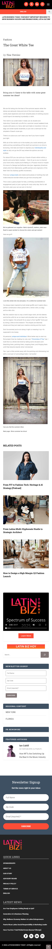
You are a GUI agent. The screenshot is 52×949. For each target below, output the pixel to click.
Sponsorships (9, 863)
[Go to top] (48, 947)
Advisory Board (10, 879)
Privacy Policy (9, 884)
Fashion (7, 39)
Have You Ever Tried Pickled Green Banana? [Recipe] (22, 930)
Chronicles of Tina (38, 339)
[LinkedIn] (37, 4)
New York (11, 712)
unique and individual (19, 336)
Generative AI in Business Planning (15, 914)
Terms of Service (10, 889)
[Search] (45, 655)
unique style (14, 175)
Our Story (7, 873)
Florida (10, 719)
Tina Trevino (13, 54)
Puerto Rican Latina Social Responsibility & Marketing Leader (25, 925)
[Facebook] (26, 4)
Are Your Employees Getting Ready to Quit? (18, 908)
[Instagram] (42, 4)
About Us (7, 868)
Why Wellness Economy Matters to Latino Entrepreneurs (23, 919)
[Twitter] (31, 4)
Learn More (26, 636)
